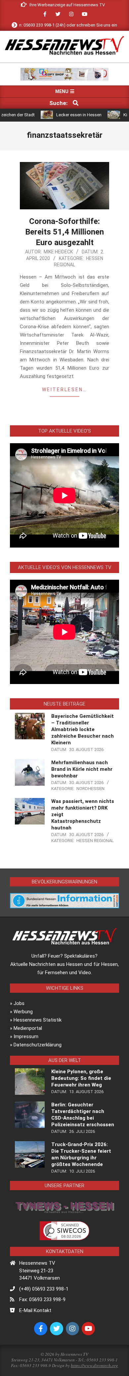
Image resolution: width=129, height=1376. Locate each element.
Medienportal (28, 1028)
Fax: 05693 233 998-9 (42, 1299)
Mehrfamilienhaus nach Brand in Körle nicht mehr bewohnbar (81, 769)
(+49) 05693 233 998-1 (43, 1289)
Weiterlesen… (64, 389)
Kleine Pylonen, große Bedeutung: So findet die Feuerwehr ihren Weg (81, 1078)
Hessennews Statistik (38, 1020)
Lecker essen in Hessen (65, 114)
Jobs (19, 1003)
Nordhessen (90, 788)
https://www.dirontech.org (94, 1365)
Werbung (23, 1012)
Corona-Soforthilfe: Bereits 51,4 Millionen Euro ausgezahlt (64, 232)
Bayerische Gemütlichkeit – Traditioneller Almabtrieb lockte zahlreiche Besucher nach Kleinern (82, 729)
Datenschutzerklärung (38, 1045)
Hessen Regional (95, 840)
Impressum (26, 1036)
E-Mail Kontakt (35, 1310)
